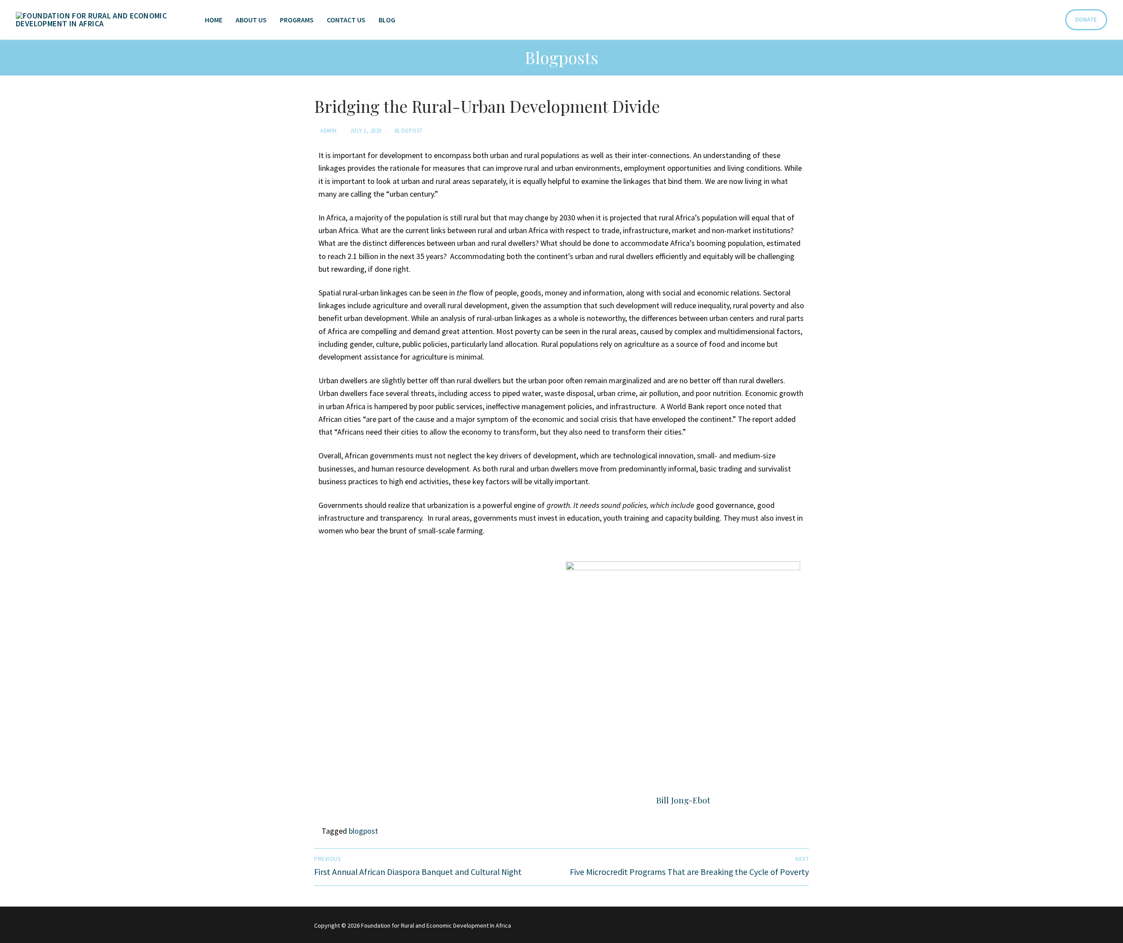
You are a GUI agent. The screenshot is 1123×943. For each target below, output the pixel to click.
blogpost (363, 831)
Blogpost (408, 130)
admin (328, 130)
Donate (1086, 19)
